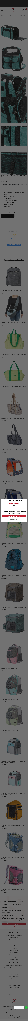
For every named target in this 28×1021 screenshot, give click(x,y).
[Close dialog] (26, 500)
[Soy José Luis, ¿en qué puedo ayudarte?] (26, 1007)
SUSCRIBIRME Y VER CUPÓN (14, 516)
